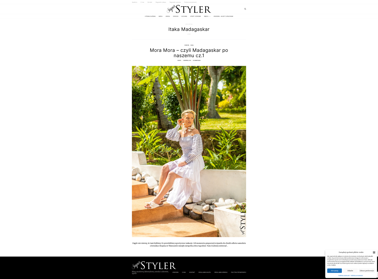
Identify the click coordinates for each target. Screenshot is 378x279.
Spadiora (134, 2)
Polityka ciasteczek (344, 275)
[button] (374, 252)
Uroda (168, 16)
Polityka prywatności (357, 275)
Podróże (186, 45)
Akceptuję (334, 271)
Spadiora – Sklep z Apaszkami (223, 16)
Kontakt (150, 2)
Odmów (350, 271)
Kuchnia (184, 16)
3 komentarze (197, 60)
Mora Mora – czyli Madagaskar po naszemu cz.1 (189, 52)
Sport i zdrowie (195, 16)
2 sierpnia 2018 (187, 60)
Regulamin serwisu (175, 2)
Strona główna (150, 16)
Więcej (206, 16)
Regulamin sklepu (161, 2)
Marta (179, 60)
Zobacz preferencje (367, 271)
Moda (160, 16)
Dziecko (175, 16)
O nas (142, 2)
